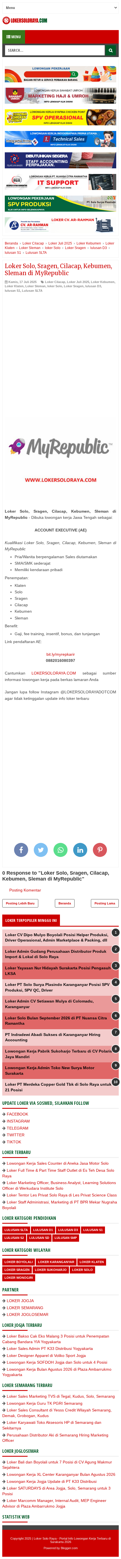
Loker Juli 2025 (78, 282)
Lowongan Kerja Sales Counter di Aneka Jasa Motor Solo (58, 1163)
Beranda (65, 903)
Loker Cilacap (55, 282)
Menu (15, 36)
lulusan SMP (66, 1237)
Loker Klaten (14, 286)
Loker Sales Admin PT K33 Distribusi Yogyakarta (50, 1348)
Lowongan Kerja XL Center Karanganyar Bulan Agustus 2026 (61, 1474)
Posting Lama (105, 903)
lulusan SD (39, 1237)
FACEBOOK (17, 1114)
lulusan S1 (12, 290)
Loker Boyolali (19, 1262)
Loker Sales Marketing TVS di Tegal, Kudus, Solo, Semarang (61, 1396)
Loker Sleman (35, 286)
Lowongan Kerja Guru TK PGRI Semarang (44, 1403)
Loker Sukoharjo (51, 1269)
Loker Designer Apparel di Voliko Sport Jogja (46, 1355)
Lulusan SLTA (32, 290)
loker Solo (54, 286)
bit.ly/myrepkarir (60, 654)
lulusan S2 (14, 1237)
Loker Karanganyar (56, 1262)
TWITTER (15, 1135)
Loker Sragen (74, 286)
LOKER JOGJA (20, 1300)
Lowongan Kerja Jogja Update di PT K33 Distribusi (52, 1481)
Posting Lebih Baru (20, 903)
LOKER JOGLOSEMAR (27, 1314)
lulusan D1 (43, 1230)
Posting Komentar (25, 890)
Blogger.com (69, 1548)
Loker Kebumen (103, 282)
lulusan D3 (93, 286)
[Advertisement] (60, 356)
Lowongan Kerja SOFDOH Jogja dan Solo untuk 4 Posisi (57, 1362)
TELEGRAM (17, 1128)
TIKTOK (14, 1142)
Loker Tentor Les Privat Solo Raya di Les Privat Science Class (62, 1195)
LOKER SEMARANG (25, 1307)
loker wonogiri (19, 1277)
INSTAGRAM (18, 1121)
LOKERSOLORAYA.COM (54, 673)
